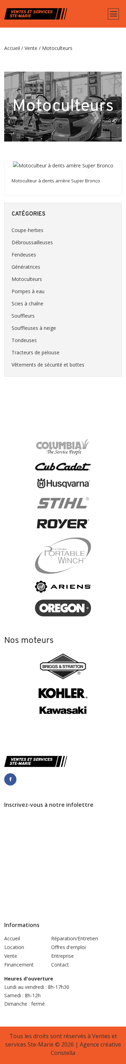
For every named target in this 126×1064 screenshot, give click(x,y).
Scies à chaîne (27, 303)
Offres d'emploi (68, 947)
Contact (60, 964)
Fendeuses (24, 254)
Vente (30, 48)
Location (14, 947)
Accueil (12, 48)
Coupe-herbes (27, 230)
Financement (19, 964)
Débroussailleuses (32, 242)
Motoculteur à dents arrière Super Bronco (56, 181)
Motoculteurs (27, 279)
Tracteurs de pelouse (35, 352)
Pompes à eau (28, 291)
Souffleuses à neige (34, 328)
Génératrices (26, 266)
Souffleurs (23, 315)
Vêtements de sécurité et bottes (48, 364)
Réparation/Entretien (74, 938)
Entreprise (62, 956)
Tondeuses (24, 340)
